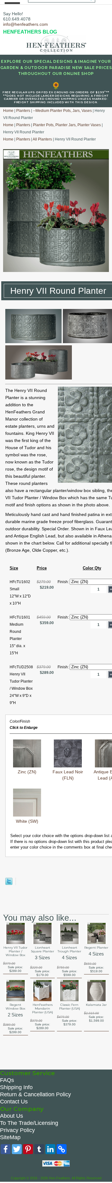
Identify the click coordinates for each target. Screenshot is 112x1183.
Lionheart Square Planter (42, 949)
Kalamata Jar (96, 1005)
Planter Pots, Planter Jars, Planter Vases (67, 125)
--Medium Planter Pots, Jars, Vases (62, 110)
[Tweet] (8, 883)
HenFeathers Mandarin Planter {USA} (42, 1008)
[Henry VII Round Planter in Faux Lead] (33, 341)
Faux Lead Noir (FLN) (68, 774)
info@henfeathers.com (25, 24)
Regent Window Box (15, 1006)
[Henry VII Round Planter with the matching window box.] (38, 377)
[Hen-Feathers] (56, 44)
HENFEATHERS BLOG (30, 32)
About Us (11, 1116)
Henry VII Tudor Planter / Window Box (15, 951)
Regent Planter (96, 948)
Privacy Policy (17, 1130)
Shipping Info (16, 1087)
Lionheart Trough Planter (69, 949)
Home (8, 110)
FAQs (7, 1080)
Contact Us (14, 1101)
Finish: (64, 582)
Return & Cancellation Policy (35, 1094)
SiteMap (10, 1137)
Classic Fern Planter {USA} (69, 1006)
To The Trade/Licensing (29, 1123)
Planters (23, 110)
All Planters (42, 139)
